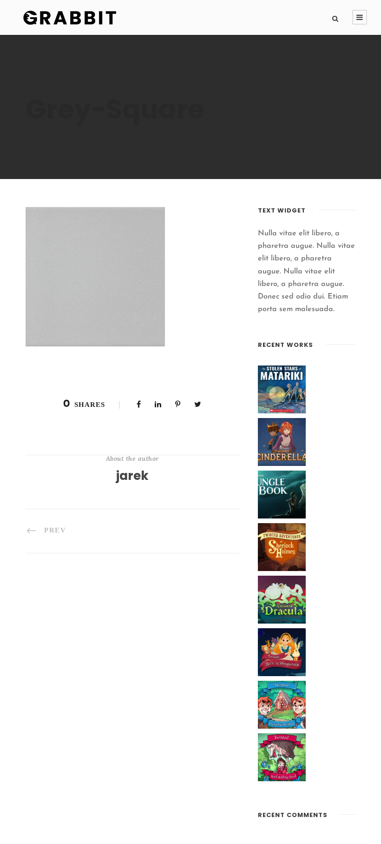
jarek (132, 475)
